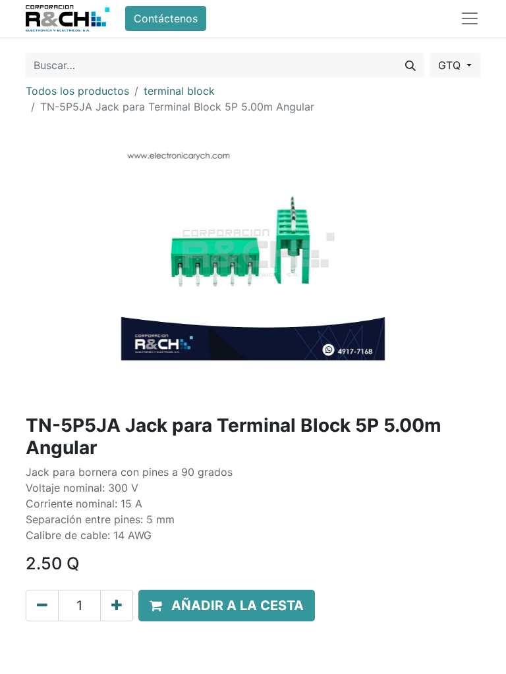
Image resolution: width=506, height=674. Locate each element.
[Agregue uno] (116, 605)
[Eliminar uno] (42, 605)
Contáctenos (166, 18)
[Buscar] (410, 65)
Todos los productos (77, 90)
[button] (226, 605)
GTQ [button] (451, 65)
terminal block (179, 90)
